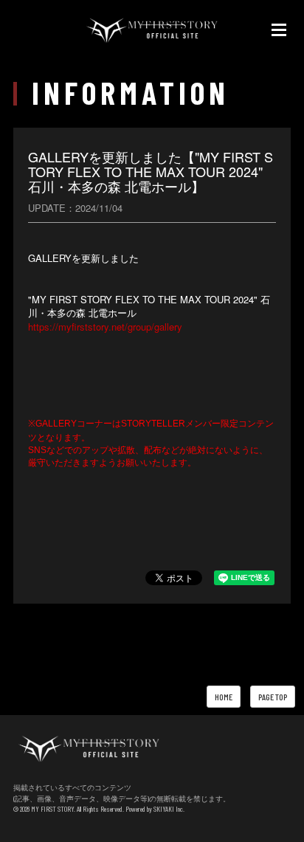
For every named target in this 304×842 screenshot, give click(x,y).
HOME (223, 696)
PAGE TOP (272, 696)
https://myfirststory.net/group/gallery (105, 327)
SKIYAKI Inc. (168, 808)
